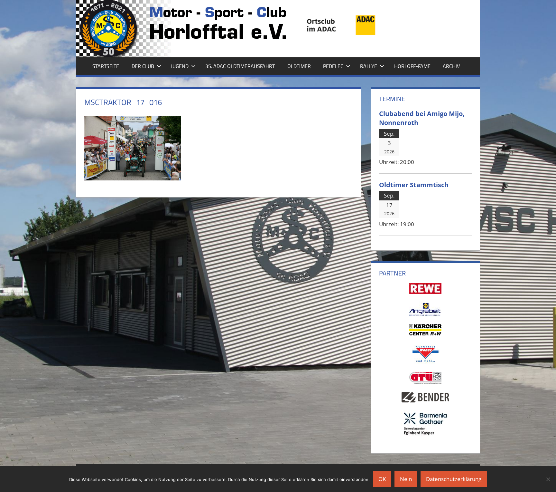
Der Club (143, 66)
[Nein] (548, 479)
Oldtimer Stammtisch (414, 184)
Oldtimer (299, 66)
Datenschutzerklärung (453, 479)
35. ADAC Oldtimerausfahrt (240, 66)
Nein (406, 479)
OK (382, 479)
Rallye (368, 66)
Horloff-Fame (412, 66)
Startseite (105, 66)
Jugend (180, 66)
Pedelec (333, 66)
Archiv (451, 66)
